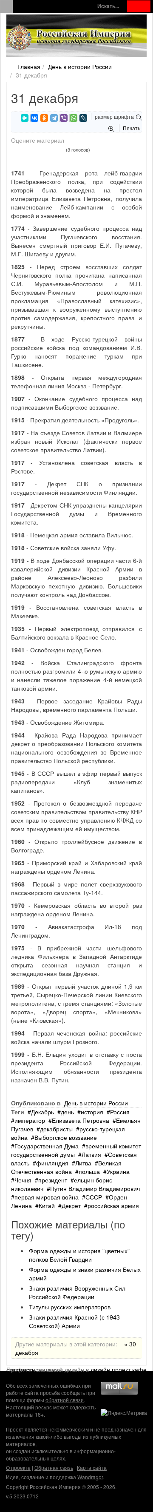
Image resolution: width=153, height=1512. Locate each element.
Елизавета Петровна (80, 1120)
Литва (83, 1163)
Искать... (108, 6)
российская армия (113, 1205)
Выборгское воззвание (65, 1137)
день (67, 1111)
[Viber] (64, 118)
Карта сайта (92, 1467)
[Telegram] (54, 118)
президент (52, 1180)
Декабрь (42, 1111)
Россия (120, 1111)
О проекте (18, 1467)
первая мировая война (46, 1197)
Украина (118, 1171)
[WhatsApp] (73, 118)
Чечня (22, 1180)
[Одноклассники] (44, 118)
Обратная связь (53, 1467)
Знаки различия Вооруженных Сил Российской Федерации (77, 1292)
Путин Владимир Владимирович (95, 1188)
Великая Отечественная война (66, 1167)
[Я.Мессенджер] (24, 118)
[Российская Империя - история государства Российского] (70, 37)
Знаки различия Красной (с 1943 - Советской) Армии (76, 1321)
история (92, 1111)
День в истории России (80, 66)
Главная (28, 66)
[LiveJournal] (83, 118)
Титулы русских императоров (69, 1307)
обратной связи (64, 1399)
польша (89, 1171)
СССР (93, 1197)
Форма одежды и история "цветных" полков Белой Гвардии (79, 1254)
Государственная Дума (46, 1146)
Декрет (71, 1205)
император (29, 1120)
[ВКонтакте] (34, 118)
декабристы (56, 1129)
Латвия (91, 1154)
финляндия (52, 1163)
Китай (47, 1205)
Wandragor (90, 1476)
